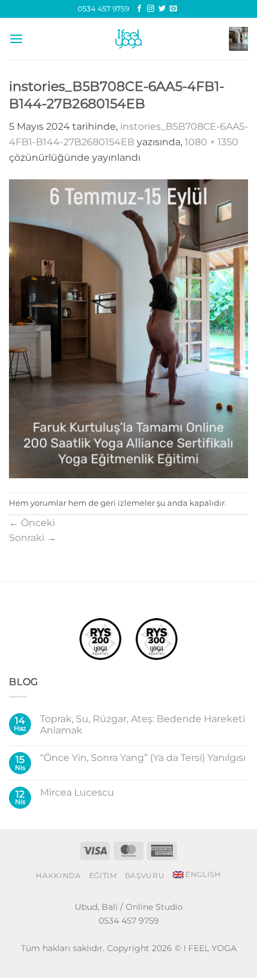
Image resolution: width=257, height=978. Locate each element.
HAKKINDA (58, 875)
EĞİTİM (103, 875)
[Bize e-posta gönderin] (173, 9)
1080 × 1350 (211, 142)
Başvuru (144, 875)
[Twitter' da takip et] (162, 9)
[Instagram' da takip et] (150, 9)
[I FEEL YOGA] (128, 39)
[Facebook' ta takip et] (139, 9)
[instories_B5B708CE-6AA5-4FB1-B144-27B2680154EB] (128, 328)
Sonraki (32, 537)
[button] (16, 38)
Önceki (32, 522)
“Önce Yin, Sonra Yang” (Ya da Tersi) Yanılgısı (143, 757)
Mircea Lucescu (77, 792)
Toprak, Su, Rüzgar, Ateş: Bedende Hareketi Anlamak (142, 724)
